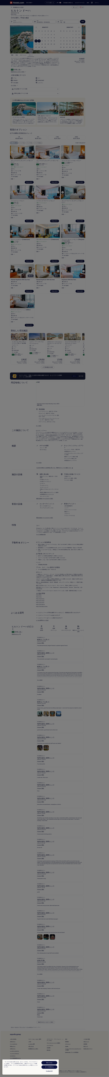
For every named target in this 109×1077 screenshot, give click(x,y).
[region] (30, 1067)
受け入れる (49, 1062)
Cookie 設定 (49, 1071)
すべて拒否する (49, 1067)
